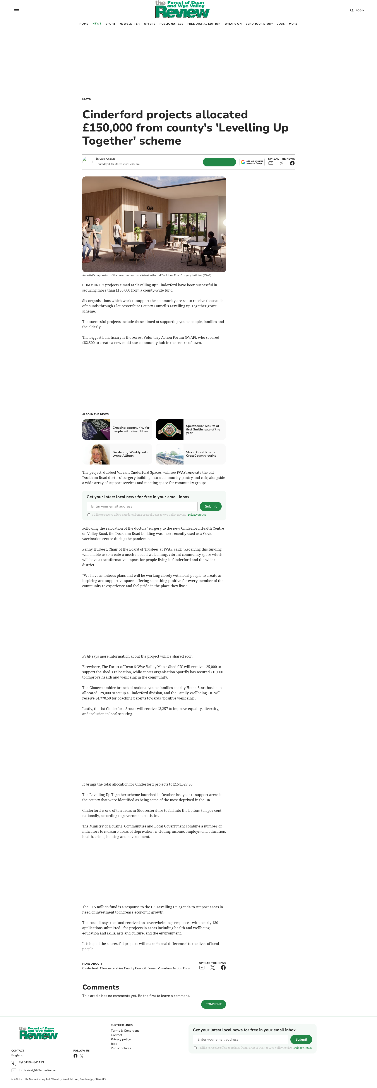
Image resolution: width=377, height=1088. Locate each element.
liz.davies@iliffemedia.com (38, 1070)
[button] (16, 9)
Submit (211, 506)
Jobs (114, 1044)
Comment (214, 1004)
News (86, 99)
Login (360, 10)
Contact (116, 1035)
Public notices (121, 1048)
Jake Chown (107, 159)
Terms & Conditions (125, 1031)
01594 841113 (34, 1062)
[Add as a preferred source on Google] (252, 162)
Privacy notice (197, 514)
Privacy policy (121, 1039)
